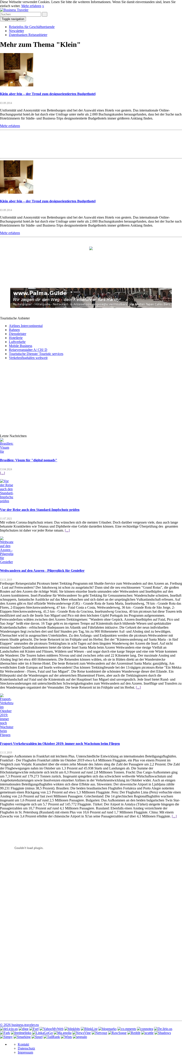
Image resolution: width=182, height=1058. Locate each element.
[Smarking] (22, 1037)
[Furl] (34, 1029)
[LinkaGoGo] (42, 1033)
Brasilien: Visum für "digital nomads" (28, 460)
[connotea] (145, 1029)
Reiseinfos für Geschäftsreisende (32, 27)
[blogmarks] (107, 1029)
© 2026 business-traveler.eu (19, 1025)
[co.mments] (126, 1029)
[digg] (23, 1029)
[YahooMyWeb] (51, 1029)
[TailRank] (52, 1037)
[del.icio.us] (9, 1029)
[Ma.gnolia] (62, 1033)
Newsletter (16, 31)
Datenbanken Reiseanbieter (28, 35)
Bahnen (14, 330)
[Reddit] (133, 1033)
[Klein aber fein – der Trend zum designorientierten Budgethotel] (16, 85)
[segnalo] (80, 1037)
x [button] (43, 6)
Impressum (25, 1052)
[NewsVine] (81, 1033)
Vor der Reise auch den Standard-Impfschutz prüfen (39, 510)
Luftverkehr (17, 342)
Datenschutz (26, 1048)
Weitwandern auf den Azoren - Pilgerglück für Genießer (42, 570)
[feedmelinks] (21, 1033)
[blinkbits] (72, 1029)
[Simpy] (6, 1037)
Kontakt (23, 1044)
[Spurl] (37, 1037)
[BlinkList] (89, 1029)
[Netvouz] (99, 1033)
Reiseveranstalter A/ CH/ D (28, 350)
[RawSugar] (117, 1033)
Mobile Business (20, 346)
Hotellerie (16, 338)
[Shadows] (162, 1033)
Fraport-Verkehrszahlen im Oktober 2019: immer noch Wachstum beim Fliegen (60, 743)
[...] (2, 473)
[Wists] (66, 1037)
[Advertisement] (91, 144)
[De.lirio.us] (163, 1029)
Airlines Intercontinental (26, 326)
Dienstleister (17, 334)
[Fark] (5, 1033)
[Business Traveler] (14, 10)
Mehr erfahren (31, 6)
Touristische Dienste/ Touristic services (36, 354)
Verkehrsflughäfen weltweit (28, 358)
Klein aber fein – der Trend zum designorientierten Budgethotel (47, 94)
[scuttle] (147, 1033)
